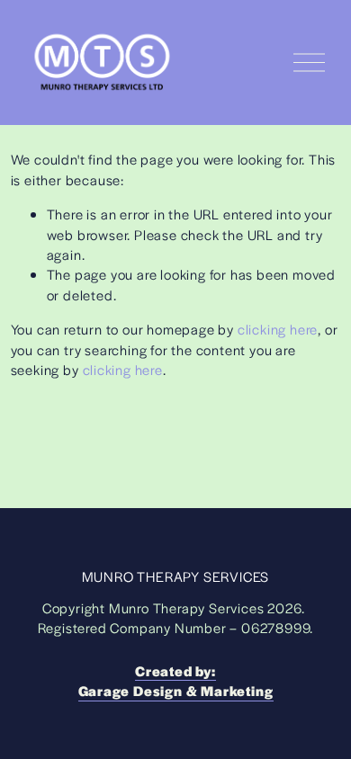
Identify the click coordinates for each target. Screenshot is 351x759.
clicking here (278, 328)
